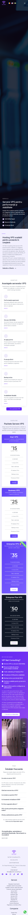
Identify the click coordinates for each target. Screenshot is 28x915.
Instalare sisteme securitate (14, 885)
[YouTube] (6, 874)
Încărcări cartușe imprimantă (14, 889)
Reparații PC (14, 899)
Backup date (14, 898)
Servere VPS (14, 896)
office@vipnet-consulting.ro (14, 871)
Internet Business (14, 903)
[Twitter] (18, 874)
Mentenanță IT (14, 901)
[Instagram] (10, 874)
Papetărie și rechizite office (14, 905)
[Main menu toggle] (24, 3)
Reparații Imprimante (14, 884)
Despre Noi (14, 912)
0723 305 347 (14, 870)
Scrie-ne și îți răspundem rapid (14, 821)
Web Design (14, 892)
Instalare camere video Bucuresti (14, 887)
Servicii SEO (14, 891)
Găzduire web (14, 894)
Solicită (14, 482)
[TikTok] (14, 874)
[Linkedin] (22, 874)
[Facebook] (2, 874)
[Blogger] (25, 874)
